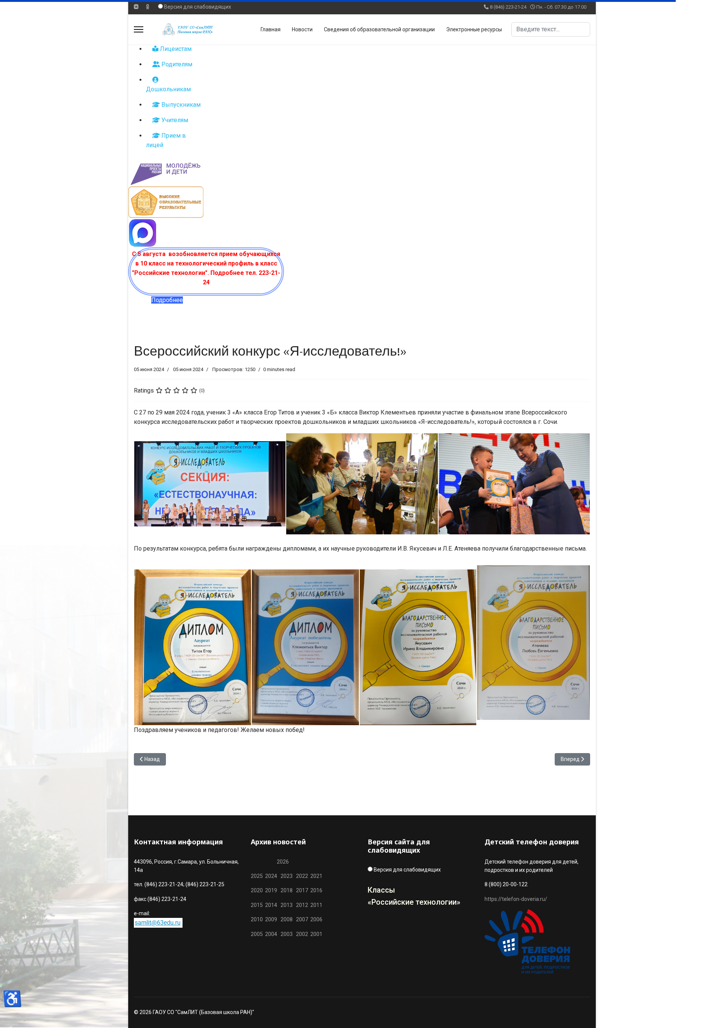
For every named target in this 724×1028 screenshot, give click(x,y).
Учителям (174, 120)
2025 (257, 876)
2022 (302, 876)
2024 (271, 876)
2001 (316, 934)
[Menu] (138, 29)
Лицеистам (175, 48)
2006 (315, 919)
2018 (287, 890)
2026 (283, 862)
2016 (315, 890)
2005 (258, 934)
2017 (302, 890)
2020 (257, 890)
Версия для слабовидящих (197, 7)
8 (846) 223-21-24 (508, 7)
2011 (315, 905)
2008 (287, 919)
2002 (302, 934)
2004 (273, 934)
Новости (302, 29)
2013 (287, 905)
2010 (257, 919)
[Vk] (136, 7)
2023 (287, 876)
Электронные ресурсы (474, 29)
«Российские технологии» (414, 902)
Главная (271, 29)
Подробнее (167, 300)
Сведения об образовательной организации (379, 29)
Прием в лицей (166, 140)
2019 (271, 890)
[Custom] (147, 7)
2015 (257, 905)
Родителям (176, 64)
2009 (271, 919)
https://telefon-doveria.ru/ (516, 899)
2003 (288, 934)
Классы (381, 890)
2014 (271, 905)
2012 (302, 905)
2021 (316, 876)
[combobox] (550, 29)
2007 (302, 919)
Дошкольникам (168, 89)
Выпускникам (180, 104)
